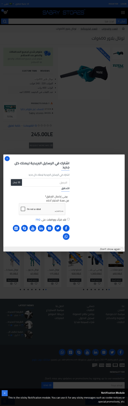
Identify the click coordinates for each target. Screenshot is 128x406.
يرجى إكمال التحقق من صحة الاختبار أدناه (57, 198)
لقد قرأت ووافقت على (51, 220)
